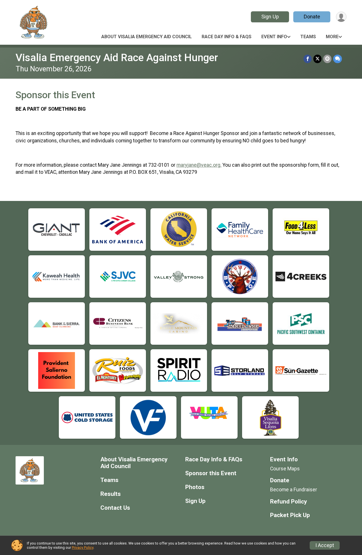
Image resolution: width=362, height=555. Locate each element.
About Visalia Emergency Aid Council (146, 36)
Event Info (274, 36)
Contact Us (115, 508)
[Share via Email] (327, 59)
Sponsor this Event (210, 473)
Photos (194, 487)
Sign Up (270, 17)
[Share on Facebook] (307, 59)
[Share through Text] (337, 59)
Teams (308, 36)
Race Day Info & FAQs (226, 36)
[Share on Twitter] (317, 59)
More (332, 36)
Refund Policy (288, 501)
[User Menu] (341, 17)
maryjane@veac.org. (198, 165)
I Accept (324, 545)
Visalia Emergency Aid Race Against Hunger (117, 58)
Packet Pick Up (290, 515)
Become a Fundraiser (293, 489)
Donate (312, 17)
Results (110, 494)
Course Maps (285, 469)
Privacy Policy (82, 547)
